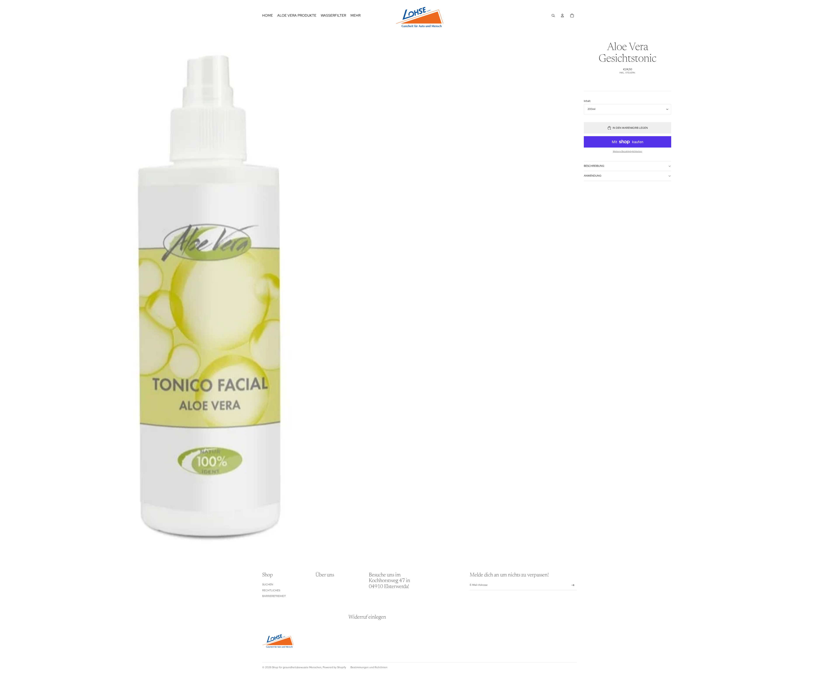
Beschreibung (594, 166)
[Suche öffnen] (553, 15)
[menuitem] (355, 15)
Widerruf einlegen (367, 617)
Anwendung (593, 175)
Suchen (267, 584)
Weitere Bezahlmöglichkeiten (627, 151)
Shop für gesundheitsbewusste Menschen (296, 667)
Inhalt (587, 101)
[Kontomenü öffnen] (562, 15)
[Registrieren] (573, 585)
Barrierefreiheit (274, 596)
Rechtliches (271, 590)
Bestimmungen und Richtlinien (368, 667)
